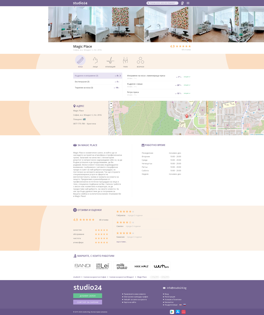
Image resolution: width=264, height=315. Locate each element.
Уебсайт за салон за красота (135, 299)
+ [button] (111, 103)
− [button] (111, 106)
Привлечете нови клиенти (135, 294)
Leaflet (251, 134)
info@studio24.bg (176, 287)
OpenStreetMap (259, 134)
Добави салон (88, 296)
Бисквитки (169, 302)
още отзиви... (122, 242)
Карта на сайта (130, 302)
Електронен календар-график (136, 297)
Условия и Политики (173, 299)
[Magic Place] (180, 305)
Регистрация (170, 297)
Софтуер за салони (87, 302)
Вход (167, 294)
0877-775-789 (79, 123)
